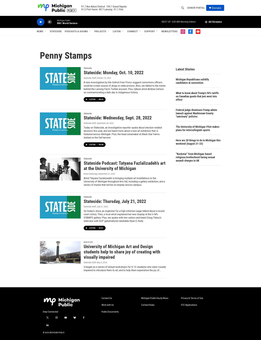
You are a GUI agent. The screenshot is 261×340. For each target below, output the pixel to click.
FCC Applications (189, 305)
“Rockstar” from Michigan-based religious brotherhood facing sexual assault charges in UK (195, 157)
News (40, 31)
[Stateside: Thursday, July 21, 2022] (60, 207)
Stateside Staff (90, 78)
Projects (100, 31)
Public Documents (110, 312)
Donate (216, 8)
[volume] (49, 22)
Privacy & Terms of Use (192, 298)
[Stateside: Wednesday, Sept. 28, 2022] (60, 123)
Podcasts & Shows (76, 31)
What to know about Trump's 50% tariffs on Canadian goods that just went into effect (197, 96)
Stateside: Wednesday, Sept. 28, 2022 (118, 117)
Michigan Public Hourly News (154, 298)
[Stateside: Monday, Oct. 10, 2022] (60, 78)
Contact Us (107, 298)
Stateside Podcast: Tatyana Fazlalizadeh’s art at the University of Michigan (124, 165)
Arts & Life (88, 242)
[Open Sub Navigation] (45, 31)
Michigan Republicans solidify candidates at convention (192, 81)
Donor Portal (196, 8)
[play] (40, 22)
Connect (132, 31)
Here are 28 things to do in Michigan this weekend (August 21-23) (198, 142)
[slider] (54, 21)
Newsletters (169, 31)
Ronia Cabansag (90, 174)
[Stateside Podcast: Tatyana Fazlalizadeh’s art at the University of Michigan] (60, 169)
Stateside (56, 31)
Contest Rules (148, 305)
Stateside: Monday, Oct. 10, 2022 (113, 72)
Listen (117, 31)
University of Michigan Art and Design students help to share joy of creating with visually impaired (122, 252)
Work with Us (108, 305)
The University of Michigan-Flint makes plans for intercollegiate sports (197, 128)
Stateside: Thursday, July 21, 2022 (115, 201)
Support (149, 31)
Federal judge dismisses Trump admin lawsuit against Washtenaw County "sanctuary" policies (196, 113)
